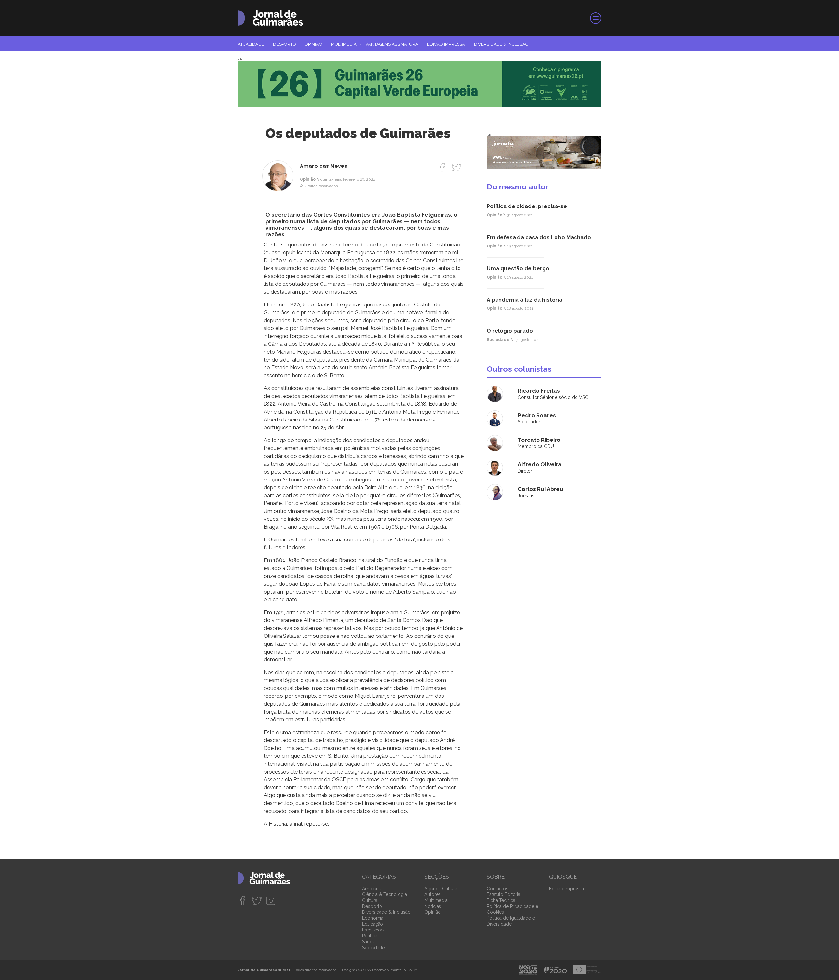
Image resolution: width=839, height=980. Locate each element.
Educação (372, 924)
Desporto (286, 44)
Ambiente (372, 888)
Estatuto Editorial (504, 894)
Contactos (497, 888)
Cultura (369, 900)
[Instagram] (271, 900)
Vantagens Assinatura (393, 44)
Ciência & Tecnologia (384, 894)
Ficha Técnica (501, 900)
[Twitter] (457, 167)
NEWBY (410, 970)
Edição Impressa (448, 44)
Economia (372, 918)
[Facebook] (443, 167)
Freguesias (373, 929)
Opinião (315, 44)
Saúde (368, 941)
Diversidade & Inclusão (501, 44)
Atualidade (253, 44)
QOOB (361, 970)
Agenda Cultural (441, 888)
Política (369, 935)
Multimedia (346, 44)
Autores (432, 894)
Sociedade (373, 947)
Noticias (432, 906)
